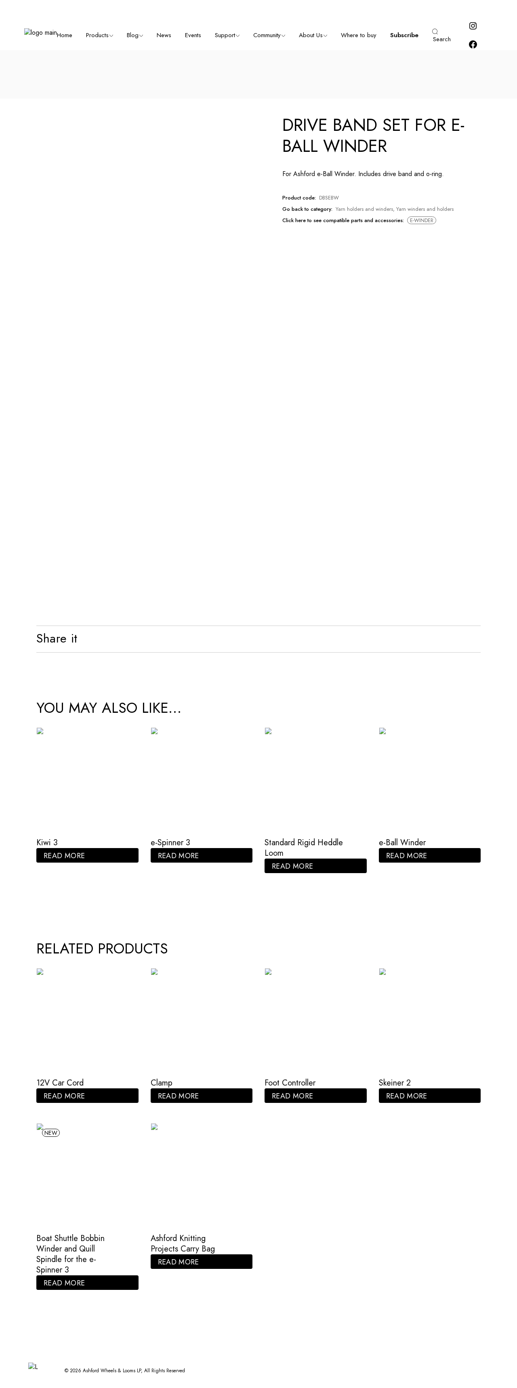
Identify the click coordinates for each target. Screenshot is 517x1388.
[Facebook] (473, 47)
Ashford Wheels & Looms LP (112, 1370)
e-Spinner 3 (170, 842)
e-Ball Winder (402, 842)
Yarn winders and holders (425, 209)
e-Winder (421, 220)
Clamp (161, 1083)
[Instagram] (473, 28)
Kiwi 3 (47, 842)
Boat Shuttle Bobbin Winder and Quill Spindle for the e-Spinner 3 (70, 1254)
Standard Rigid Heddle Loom (304, 848)
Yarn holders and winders (364, 209)
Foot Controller (290, 1083)
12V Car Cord (60, 1083)
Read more (64, 855)
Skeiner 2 (395, 1083)
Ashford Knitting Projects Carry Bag (183, 1244)
